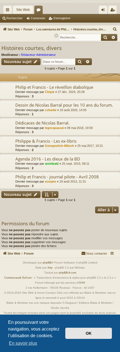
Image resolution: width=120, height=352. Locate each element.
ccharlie (50, 110)
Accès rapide (9, 11)
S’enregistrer (62, 18)
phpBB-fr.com (67, 272)
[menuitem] (114, 29)
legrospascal (54, 128)
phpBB (47, 262)
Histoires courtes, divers (31, 48)
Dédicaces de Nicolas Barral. (42, 123)
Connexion (38, 18)
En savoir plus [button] (23, 343)
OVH (82, 282)
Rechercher (14, 18)
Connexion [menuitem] (104, 11)
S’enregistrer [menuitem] (114, 11)
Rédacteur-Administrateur (38, 54)
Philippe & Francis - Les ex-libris (45, 141)
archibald (52, 163)
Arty (49, 267)
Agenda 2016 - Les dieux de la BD (47, 159)
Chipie (49, 92)
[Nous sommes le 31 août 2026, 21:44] (56, 36)
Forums (40, 11)
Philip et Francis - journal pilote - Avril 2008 (57, 176)
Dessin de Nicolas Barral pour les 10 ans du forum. (64, 105)
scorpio (50, 181)
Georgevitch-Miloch (59, 145)
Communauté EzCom (18, 277)
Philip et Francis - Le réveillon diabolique (54, 87)
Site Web (23, 10)
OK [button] (89, 333)
